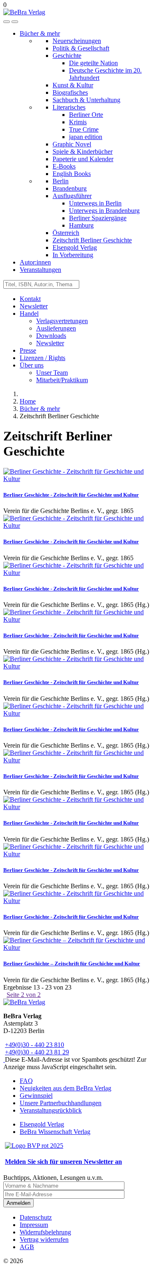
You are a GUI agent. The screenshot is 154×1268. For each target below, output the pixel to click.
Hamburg (81, 225)
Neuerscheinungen (77, 40)
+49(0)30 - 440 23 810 (34, 1044)
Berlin (61, 181)
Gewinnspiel (36, 1095)
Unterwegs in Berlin (95, 203)
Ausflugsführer (72, 195)
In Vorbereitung (73, 254)
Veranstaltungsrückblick (51, 1110)
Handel (29, 313)
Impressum (34, 1224)
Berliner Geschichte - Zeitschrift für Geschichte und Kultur (71, 495)
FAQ (26, 1080)
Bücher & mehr (40, 33)
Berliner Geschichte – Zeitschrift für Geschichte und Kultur (71, 963)
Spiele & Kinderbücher (83, 151)
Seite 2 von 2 (24, 994)
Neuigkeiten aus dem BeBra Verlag (65, 1088)
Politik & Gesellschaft (81, 48)
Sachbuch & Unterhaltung (86, 99)
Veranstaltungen (40, 269)
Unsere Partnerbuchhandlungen (60, 1102)
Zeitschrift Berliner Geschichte (92, 240)
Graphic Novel (72, 144)
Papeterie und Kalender (83, 158)
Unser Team (52, 372)
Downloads (51, 335)
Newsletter (34, 306)
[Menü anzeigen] (14, 22)
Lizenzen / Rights (42, 357)
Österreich (66, 232)
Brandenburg (70, 188)
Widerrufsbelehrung (45, 1232)
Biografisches (70, 92)
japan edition (85, 136)
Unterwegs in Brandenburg (104, 210)
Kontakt (30, 298)
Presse (28, 350)
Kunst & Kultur (73, 85)
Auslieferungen (56, 328)
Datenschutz (36, 1217)
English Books (72, 173)
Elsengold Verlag (75, 247)
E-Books (64, 166)
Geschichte (67, 55)
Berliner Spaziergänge (97, 217)
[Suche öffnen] (6, 22)
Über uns (32, 365)
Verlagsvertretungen (62, 320)
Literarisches (69, 107)
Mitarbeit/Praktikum (62, 379)
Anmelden (18, 1203)
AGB (27, 1246)
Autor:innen (35, 262)
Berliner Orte (86, 114)
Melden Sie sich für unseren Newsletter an (63, 1161)
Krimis (78, 122)
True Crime (84, 129)
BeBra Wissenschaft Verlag (55, 1131)
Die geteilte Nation (93, 62)
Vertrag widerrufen (44, 1239)
